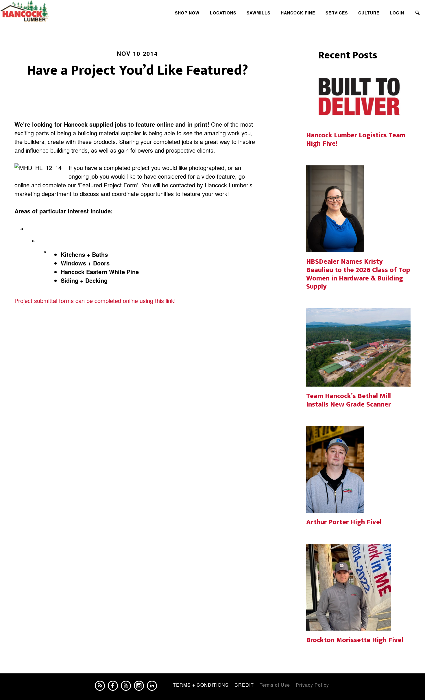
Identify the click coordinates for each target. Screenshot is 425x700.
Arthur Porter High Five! (344, 522)
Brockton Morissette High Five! (354, 640)
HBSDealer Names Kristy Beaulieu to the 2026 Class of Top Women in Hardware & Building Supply (358, 274)
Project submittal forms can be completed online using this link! (95, 300)
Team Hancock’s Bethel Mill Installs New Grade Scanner (348, 400)
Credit (244, 684)
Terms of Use (275, 684)
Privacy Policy (312, 684)
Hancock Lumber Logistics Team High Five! (356, 139)
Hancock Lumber (52, 11)
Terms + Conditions (201, 684)
